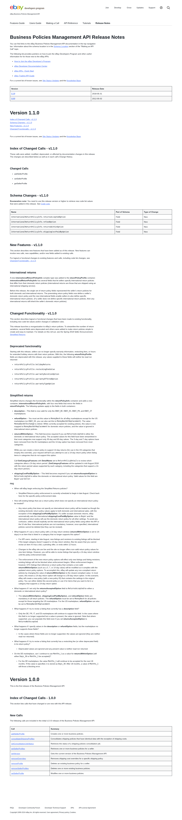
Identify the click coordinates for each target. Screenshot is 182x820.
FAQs (12, 808)
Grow (129, 8)
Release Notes (103, 23)
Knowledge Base (74, 81)
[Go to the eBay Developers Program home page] (27, 9)
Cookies (73, 812)
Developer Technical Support (55, 808)
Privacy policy (64, 812)
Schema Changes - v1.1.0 (21, 122)
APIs (72, 808)
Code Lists (45, 204)
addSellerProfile (18, 734)
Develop (117, 8)
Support (152, 8)
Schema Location (61, 46)
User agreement (52, 812)
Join (107, 8)
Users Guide (35, 23)
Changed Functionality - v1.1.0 (23, 129)
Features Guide (17, 23)
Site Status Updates (51, 81)
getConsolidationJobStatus (22, 744)
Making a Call (52, 23)
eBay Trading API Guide (24, 76)
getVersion (15, 754)
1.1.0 (13, 94)
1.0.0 (13, 99)
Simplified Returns (17, 334)
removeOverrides (18, 758)
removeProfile (17, 763)
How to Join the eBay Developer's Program (32, 61)
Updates (140, 8)
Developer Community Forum (29, 808)
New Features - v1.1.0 (19, 126)
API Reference (71, 23)
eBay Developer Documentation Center (30, 66)
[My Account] (161, 8)
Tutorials (87, 23)
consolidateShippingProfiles (22, 739)
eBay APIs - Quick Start (24, 71)
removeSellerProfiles (20, 768)
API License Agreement (87, 808)
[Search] (168, 8)
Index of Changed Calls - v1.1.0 (23, 119)
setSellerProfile (17, 773)
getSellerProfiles (18, 749)
